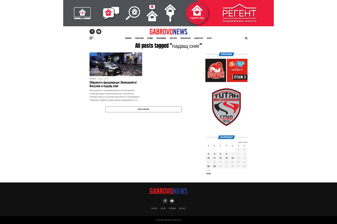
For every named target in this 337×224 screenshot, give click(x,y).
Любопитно (185, 38)
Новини (128, 38)
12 (220, 158)
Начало (154, 208)
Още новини (143, 109)
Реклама (172, 208)
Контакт (182, 208)
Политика (139, 38)
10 (208, 158)
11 (214, 158)
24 (208, 166)
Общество (198, 38)
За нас (163, 208)
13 (226, 158)
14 (232, 158)
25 (214, 166)
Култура (173, 38)
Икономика (161, 38)
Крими (150, 38)
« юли (208, 173)
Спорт (209, 38)
